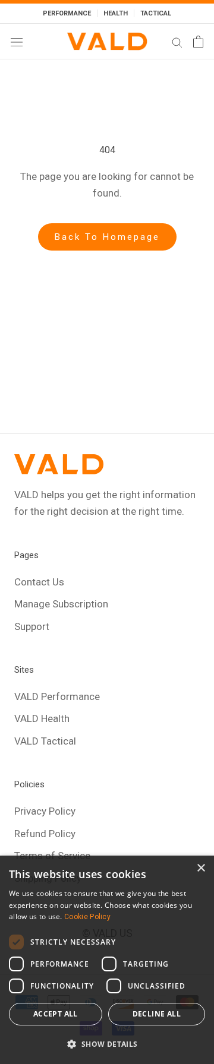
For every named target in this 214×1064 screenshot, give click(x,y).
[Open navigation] (17, 42)
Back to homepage (107, 237)
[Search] (177, 41)
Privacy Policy (44, 811)
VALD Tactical (45, 741)
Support (31, 626)
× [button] (200, 868)
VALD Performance (57, 696)
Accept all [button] (55, 1014)
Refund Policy (44, 834)
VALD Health (42, 718)
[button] (107, 1044)
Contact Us (39, 582)
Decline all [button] (157, 1014)
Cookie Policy (87, 917)
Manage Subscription (61, 604)
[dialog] (107, 960)
